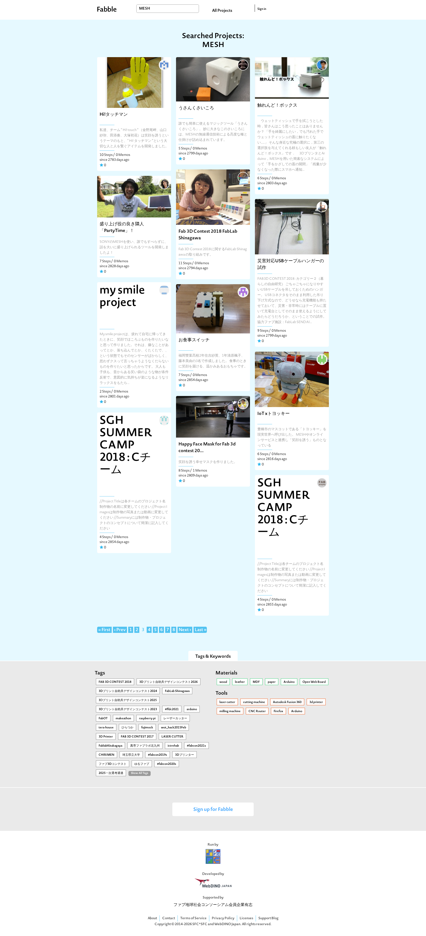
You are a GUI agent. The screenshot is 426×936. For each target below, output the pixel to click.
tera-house (106, 727)
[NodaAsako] (164, 420)
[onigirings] (321, 64)
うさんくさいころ (196, 108)
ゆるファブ (141, 764)
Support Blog (268, 918)
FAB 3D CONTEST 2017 (137, 736)
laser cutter (227, 702)
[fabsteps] (321, 482)
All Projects (222, 11)
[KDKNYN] (243, 64)
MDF (256, 682)
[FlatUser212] (321, 206)
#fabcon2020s (166, 764)
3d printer (316, 702)
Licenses (246, 918)
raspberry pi (147, 718)
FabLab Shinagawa (177, 691)
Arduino (289, 682)
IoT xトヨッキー (273, 413)
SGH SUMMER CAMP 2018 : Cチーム (126, 445)
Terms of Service (193, 918)
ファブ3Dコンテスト (112, 764)
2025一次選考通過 (111, 773)
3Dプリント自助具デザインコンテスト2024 (128, 691)
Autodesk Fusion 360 (287, 702)
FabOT (103, 718)
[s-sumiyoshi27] (243, 291)
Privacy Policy (223, 918)
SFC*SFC (199, 924)
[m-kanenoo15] (164, 64)
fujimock (147, 727)
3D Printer (106, 736)
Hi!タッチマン (114, 114)
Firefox (278, 711)
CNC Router (257, 711)
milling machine (230, 711)
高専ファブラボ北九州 (145, 745)
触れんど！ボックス (277, 105)
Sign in (261, 9)
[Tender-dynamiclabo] (164, 183)
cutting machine (254, 702)
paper (272, 682)
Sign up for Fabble (213, 809)
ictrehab (173, 745)
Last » (200, 630)
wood (223, 682)
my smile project (122, 297)
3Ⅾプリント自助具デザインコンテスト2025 (128, 700)
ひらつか (127, 727)
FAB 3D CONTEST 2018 (115, 682)
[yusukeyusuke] (243, 403)
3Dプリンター (184, 755)
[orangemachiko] (164, 290)
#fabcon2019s (157, 755)
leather (240, 682)
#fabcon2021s (196, 745)
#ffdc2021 (172, 709)
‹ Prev (120, 630)
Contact (168, 918)
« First (104, 630)
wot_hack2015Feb (173, 727)
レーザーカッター (175, 718)
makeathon (123, 718)
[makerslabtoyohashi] (321, 359)
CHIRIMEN (106, 755)
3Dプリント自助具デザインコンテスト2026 (168, 682)
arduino (192, 709)
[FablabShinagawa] (243, 177)
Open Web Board (314, 682)
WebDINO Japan (227, 924)
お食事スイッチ (194, 340)
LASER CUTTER (172, 736)
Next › (185, 630)
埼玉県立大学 (131, 755)
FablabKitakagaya (110, 745)
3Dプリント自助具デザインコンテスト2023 (128, 709)
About (152, 918)
